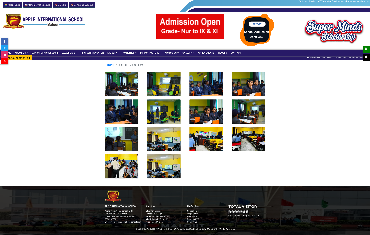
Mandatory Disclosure (45, 53)
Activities (128, 53)
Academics (68, 53)
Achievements (206, 53)
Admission (171, 53)
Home (8, 53)
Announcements (18, 57)
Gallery (187, 53)
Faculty (112, 53)
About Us (20, 53)
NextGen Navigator (92, 53)
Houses (222, 53)
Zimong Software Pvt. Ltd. (220, 229)
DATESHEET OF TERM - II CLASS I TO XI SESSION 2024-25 (330, 57)
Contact (236, 53)
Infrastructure (149, 53)
